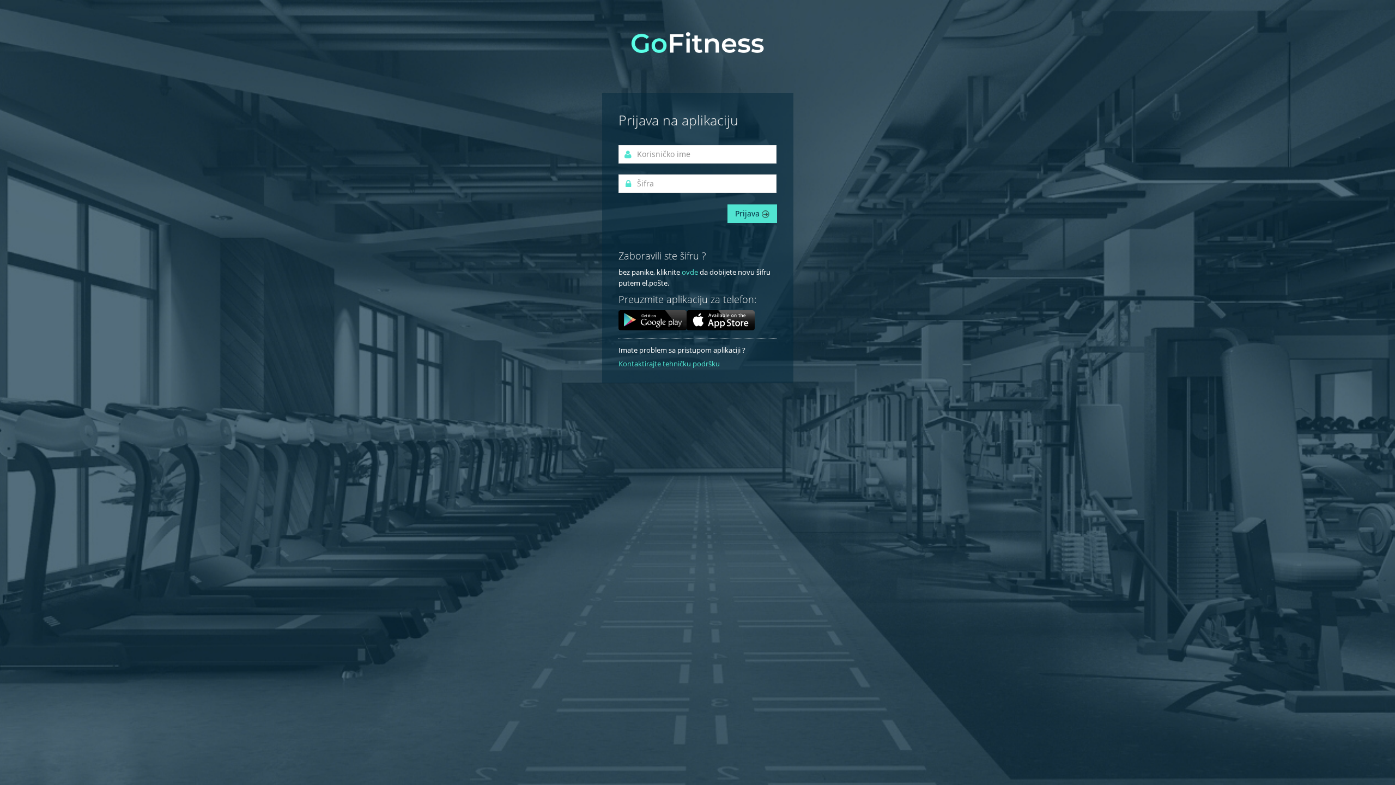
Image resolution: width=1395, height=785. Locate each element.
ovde (690, 272)
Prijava (748, 213)
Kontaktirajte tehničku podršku (669, 364)
